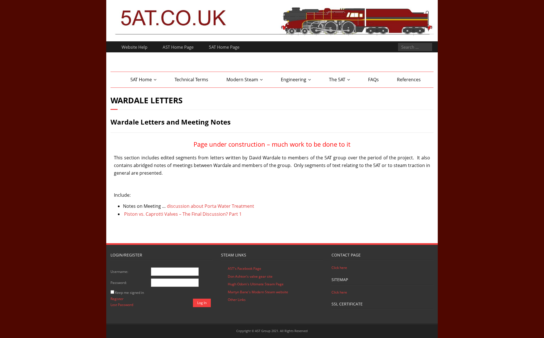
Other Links (237, 299)
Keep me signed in (129, 292)
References (409, 79)
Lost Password (121, 304)
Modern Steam (242, 79)
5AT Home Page (224, 47)
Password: (118, 282)
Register (117, 298)
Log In (202, 302)
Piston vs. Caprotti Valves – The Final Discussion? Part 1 (183, 214)
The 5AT (337, 79)
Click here (339, 267)
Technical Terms (191, 79)
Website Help (134, 47)
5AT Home (141, 79)
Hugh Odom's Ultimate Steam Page (256, 284)
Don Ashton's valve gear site (250, 276)
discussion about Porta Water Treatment (210, 206)
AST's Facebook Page (244, 268)
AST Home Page (178, 47)
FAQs (373, 79)
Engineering (293, 79)
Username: (119, 271)
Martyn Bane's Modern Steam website (258, 292)
